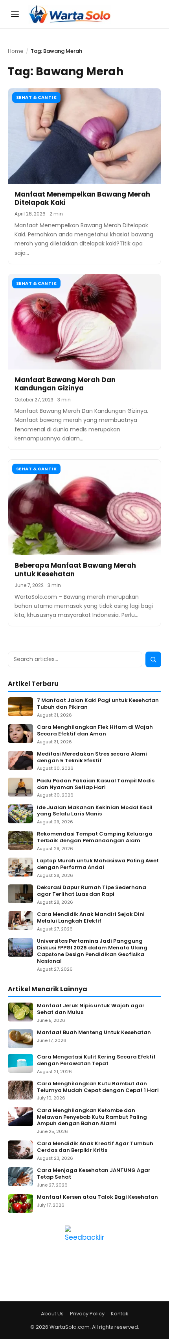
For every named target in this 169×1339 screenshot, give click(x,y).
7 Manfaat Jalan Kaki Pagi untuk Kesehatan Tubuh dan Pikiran (98, 704)
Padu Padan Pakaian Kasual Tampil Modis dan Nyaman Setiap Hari (95, 784)
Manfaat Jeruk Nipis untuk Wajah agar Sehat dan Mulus (91, 1009)
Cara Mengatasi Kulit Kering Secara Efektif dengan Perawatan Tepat (96, 1060)
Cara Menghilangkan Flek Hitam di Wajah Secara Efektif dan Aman (95, 730)
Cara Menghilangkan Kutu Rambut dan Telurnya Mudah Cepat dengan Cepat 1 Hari (98, 1087)
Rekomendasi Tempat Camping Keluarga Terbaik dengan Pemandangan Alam (94, 837)
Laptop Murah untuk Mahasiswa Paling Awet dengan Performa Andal (98, 864)
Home (16, 51)
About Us (52, 1313)
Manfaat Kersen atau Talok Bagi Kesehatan (97, 1197)
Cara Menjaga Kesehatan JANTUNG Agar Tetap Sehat (94, 1174)
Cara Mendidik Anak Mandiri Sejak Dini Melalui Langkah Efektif (91, 918)
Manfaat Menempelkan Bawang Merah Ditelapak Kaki (82, 198)
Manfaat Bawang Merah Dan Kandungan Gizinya (65, 384)
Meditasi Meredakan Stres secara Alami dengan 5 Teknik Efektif (92, 757)
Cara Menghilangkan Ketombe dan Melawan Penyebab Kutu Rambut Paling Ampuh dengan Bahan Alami (92, 1117)
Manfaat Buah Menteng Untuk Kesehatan (94, 1032)
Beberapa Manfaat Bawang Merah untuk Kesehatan (75, 569)
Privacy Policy (87, 1313)
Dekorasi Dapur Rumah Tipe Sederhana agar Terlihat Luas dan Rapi (91, 891)
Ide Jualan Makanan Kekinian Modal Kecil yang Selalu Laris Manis (94, 811)
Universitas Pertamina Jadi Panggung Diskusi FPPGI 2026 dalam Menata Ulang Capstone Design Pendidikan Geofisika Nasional (92, 951)
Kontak (120, 1313)
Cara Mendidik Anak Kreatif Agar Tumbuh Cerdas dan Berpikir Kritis (95, 1147)
